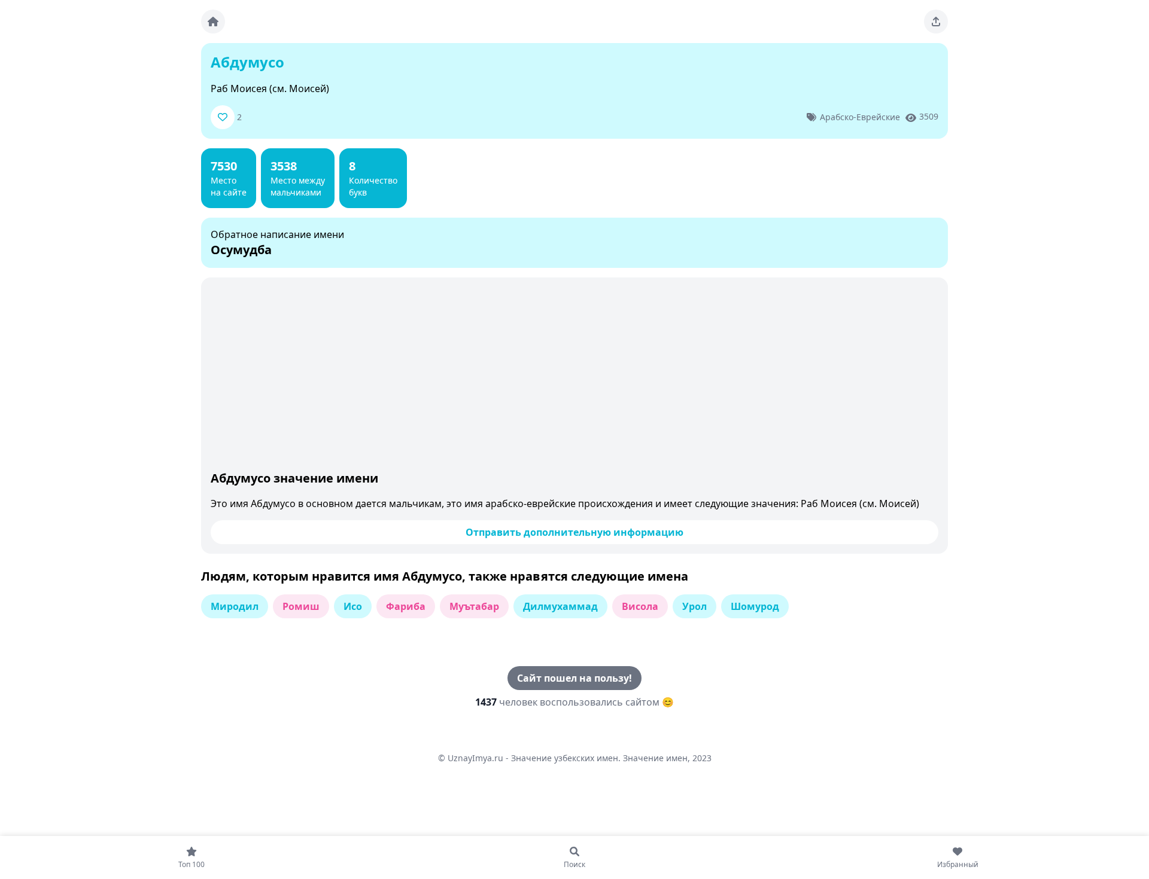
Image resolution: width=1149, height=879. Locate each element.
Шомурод (755, 606)
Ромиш (301, 606)
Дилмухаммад (560, 606)
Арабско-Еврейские (860, 117)
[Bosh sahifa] (213, 21)
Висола (640, 606)
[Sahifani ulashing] (936, 21)
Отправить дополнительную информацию (574, 532)
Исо (353, 606)
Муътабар (474, 606)
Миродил (235, 606)
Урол (694, 606)
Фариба (405, 606)
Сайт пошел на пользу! (574, 678)
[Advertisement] (574, 376)
